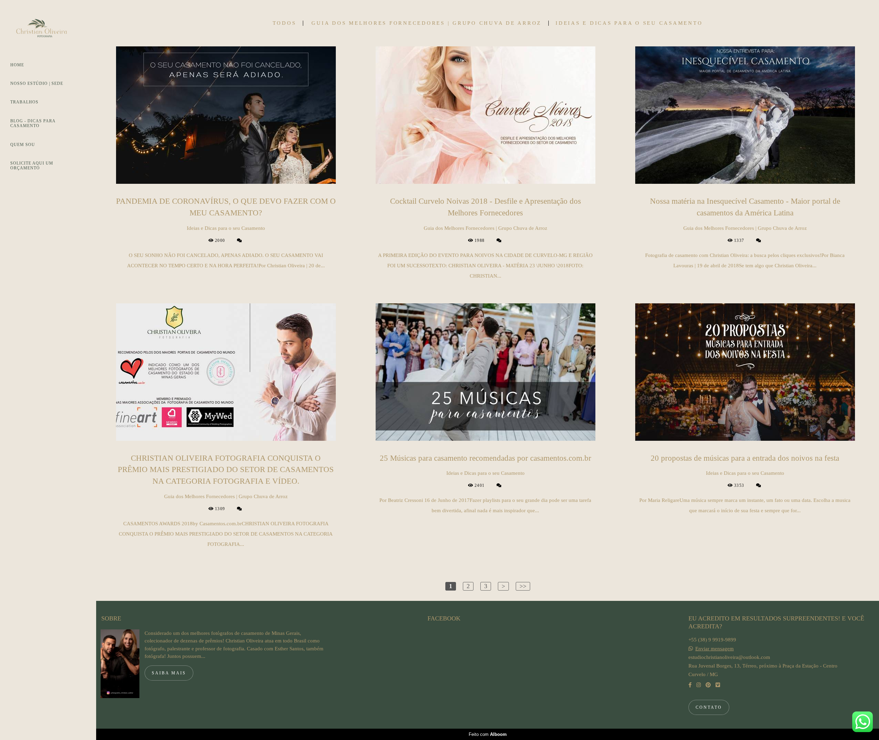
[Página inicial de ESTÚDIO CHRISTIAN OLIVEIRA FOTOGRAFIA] (48, 30)
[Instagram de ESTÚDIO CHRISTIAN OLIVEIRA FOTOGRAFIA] (698, 685)
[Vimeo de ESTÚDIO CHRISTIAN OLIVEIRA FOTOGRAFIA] (718, 685)
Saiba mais (169, 673)
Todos (284, 23)
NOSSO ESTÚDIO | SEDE (36, 83)
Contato (709, 707)
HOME (17, 65)
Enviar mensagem (714, 648)
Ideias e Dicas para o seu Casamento (629, 23)
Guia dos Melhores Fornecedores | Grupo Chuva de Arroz (426, 23)
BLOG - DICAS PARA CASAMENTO (32, 123)
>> (523, 586)
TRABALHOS (24, 102)
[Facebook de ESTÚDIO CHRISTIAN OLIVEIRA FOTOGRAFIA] (690, 685)
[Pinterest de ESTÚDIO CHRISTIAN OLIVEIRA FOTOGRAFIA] (708, 685)
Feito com (488, 734)
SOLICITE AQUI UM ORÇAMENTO (31, 165)
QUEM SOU (22, 144)
